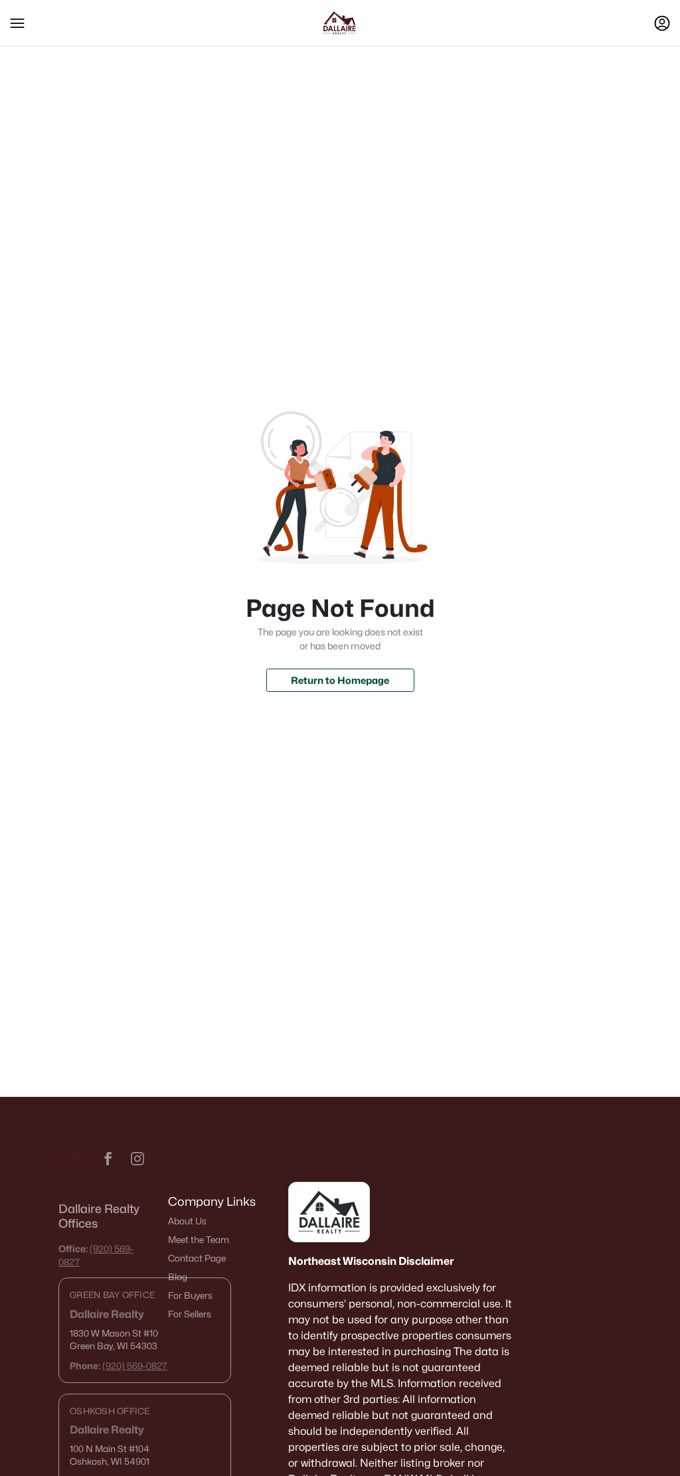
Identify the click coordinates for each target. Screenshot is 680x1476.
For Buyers (190, 1295)
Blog (177, 1276)
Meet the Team (198, 1239)
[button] (17, 23)
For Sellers (189, 1314)
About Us (187, 1221)
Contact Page (197, 1258)
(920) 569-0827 (134, 1365)
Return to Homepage (340, 680)
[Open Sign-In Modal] (662, 23)
